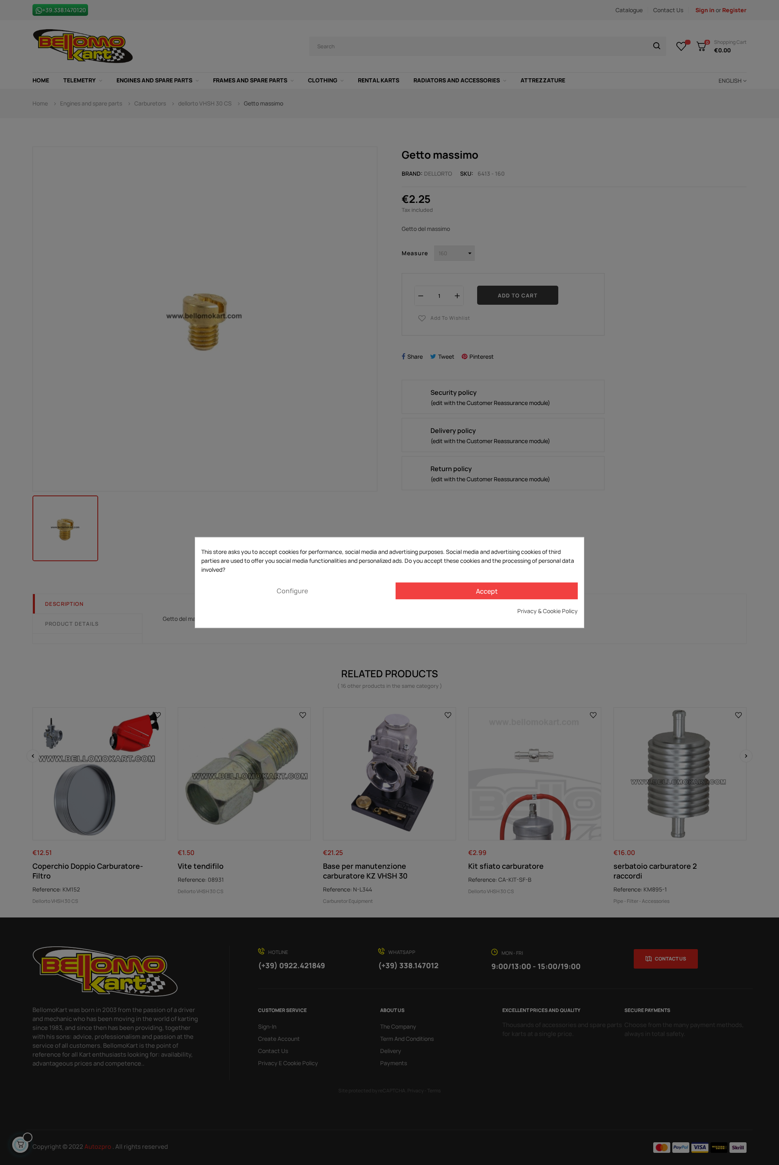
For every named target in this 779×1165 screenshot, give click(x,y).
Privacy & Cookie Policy (547, 611)
